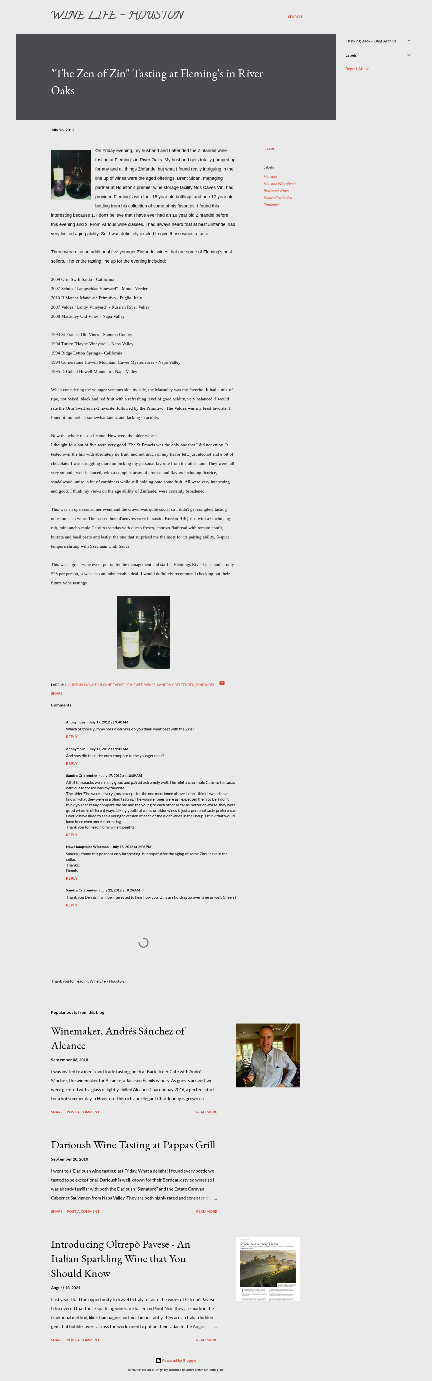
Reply (72, 736)
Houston (270, 176)
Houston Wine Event (280, 183)
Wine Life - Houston (116, 16)
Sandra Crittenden (278, 197)
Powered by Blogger (179, 1360)
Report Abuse (357, 68)
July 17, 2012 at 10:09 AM (121, 775)
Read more (206, 1112)
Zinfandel (271, 204)
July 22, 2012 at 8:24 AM (120, 890)
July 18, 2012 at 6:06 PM (131, 847)
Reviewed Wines (276, 190)
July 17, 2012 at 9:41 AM (108, 749)
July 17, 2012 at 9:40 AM (108, 722)
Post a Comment (83, 1112)
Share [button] (269, 149)
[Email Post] (222, 685)
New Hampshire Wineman (87, 847)
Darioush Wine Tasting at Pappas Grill (133, 1144)
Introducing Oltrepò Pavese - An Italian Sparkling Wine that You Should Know (120, 1258)
